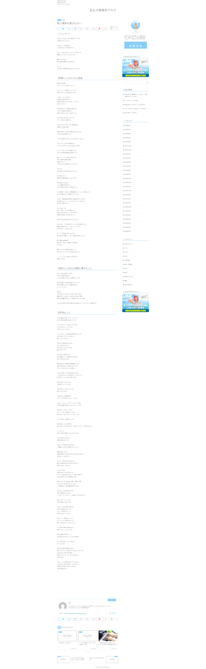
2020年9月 (128, 211)
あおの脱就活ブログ (103, 10)
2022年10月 (128, 182)
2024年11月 (128, 146)
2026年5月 (128, 125)
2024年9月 (128, 154)
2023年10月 (128, 162)
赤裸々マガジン (129, 276)
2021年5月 (128, 194)
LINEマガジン (129, 244)
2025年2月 (128, 137)
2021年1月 (128, 203)
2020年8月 (128, 215)
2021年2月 (128, 198)
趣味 (126, 280)
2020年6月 (128, 223)
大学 (126, 256)
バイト (126, 248)
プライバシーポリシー (64, 4)
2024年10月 (128, 150)
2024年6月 (128, 158)
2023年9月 (128, 166)
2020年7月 (128, 219)
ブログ (59, 20)
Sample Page (61, 1)
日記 (126, 268)
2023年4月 (128, 174)
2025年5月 (128, 133)
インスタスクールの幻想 (131, 100)
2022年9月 (128, 186)
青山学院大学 (128, 284)
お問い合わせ (61, 2)
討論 (126, 272)
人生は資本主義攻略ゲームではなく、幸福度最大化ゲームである (136, 95)
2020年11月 (128, 207)
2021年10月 (128, 190)
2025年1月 (128, 141)
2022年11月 (128, 178)
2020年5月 (128, 227)
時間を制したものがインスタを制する (135, 104)
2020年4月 (128, 231)
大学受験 (127, 260)
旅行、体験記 (128, 264)
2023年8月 (128, 170)
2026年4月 (128, 129)
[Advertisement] (87, 583)
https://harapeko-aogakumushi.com (75, 613)
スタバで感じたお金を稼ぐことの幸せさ (135, 108)
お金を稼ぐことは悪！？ (131, 112)
